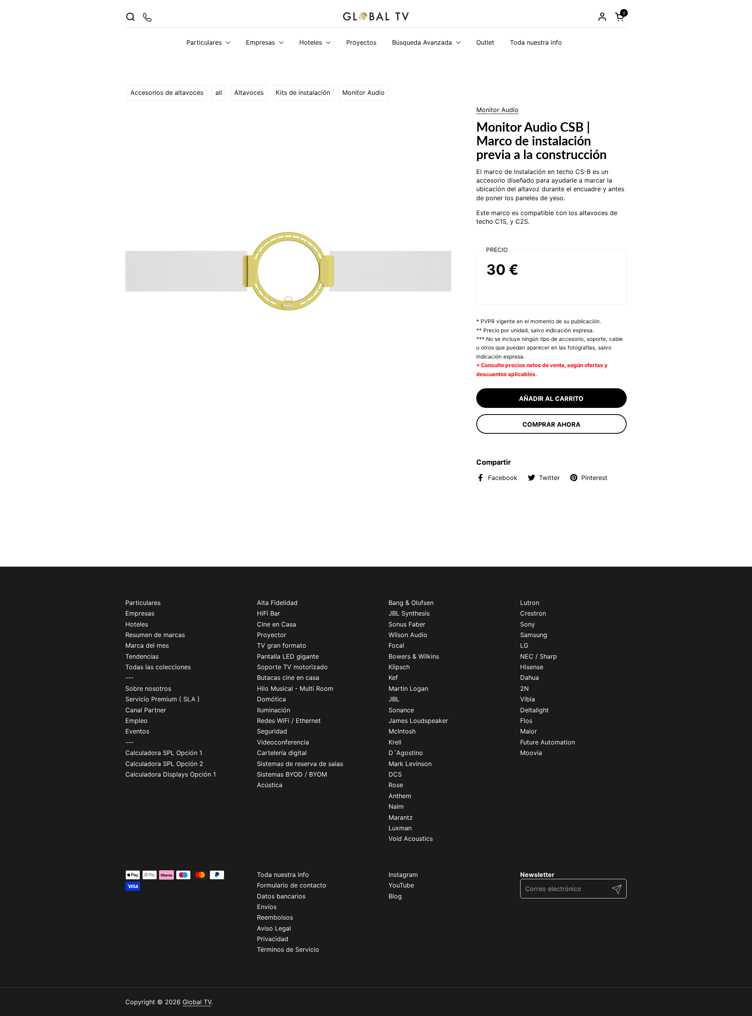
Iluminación (273, 710)
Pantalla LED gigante (288, 656)
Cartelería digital (282, 753)
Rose (396, 785)
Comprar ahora (551, 424)
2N (524, 688)
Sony (527, 624)
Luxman (400, 828)
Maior (528, 731)
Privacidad (272, 939)
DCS (395, 774)
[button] (130, 17)
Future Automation (547, 742)
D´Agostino (406, 753)
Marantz (401, 817)
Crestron (533, 613)
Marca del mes (147, 645)
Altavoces (249, 92)
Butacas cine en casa (288, 677)
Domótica (271, 699)
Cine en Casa (276, 624)
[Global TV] (376, 17)
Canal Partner (145, 710)
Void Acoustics (411, 838)
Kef (393, 677)
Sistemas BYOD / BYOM (292, 774)
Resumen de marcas (155, 635)
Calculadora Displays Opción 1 (170, 774)
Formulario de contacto (291, 885)
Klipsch (399, 667)
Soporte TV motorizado (292, 667)
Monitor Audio (363, 92)
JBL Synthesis (409, 613)
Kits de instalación (303, 92)
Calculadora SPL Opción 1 (163, 753)
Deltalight (534, 710)
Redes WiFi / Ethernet (289, 720)
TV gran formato (281, 645)
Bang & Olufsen (411, 603)
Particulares (143, 603)
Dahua (529, 677)
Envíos (267, 907)
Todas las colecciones (158, 667)
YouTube (401, 885)
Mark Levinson (410, 764)
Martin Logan (408, 688)
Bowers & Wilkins (414, 656)
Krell (395, 742)
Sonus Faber (407, 624)
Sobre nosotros (148, 688)
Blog (395, 896)
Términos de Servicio (288, 949)
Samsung (533, 635)
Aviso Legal (274, 928)
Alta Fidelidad (277, 603)
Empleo (136, 720)
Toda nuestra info (283, 874)
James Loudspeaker (418, 720)
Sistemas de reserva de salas (300, 764)
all (218, 92)
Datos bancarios (281, 896)
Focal (396, 645)
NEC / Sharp (538, 656)
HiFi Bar (268, 613)
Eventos (137, 731)
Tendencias (142, 656)
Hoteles (136, 624)
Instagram (403, 874)
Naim (396, 806)
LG (524, 645)
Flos (526, 720)
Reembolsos (275, 917)
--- (129, 677)
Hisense (531, 667)
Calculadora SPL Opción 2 (164, 764)
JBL (394, 699)
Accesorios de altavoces (166, 92)
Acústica (269, 785)
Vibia (527, 699)
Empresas (139, 613)
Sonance (401, 710)
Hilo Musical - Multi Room (295, 688)
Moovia (531, 753)
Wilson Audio (408, 635)
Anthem (400, 796)
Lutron (529, 603)
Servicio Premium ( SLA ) (162, 699)
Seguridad (272, 731)
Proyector (271, 635)
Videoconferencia (283, 742)
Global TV (197, 1002)
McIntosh (402, 731)
